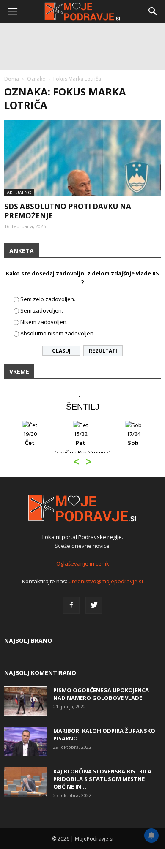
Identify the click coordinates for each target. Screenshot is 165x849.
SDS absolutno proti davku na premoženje (67, 210)
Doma (11, 78)
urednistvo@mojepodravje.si (106, 581)
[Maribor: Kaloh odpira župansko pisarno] (25, 741)
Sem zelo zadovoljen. (47, 299)
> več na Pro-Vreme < (82, 452)
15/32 (81, 438)
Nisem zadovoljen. (44, 322)
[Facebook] (71, 605)
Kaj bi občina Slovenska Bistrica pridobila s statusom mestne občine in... (102, 778)
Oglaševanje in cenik (82, 563)
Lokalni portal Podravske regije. (82, 537)
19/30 (30, 438)
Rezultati (103, 350)
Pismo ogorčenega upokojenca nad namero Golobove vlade (101, 694)
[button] (153, 11)
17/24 (133, 438)
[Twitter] (93, 605)
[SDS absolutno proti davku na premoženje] (82, 158)
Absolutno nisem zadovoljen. (57, 333)
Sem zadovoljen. (41, 310)
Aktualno (19, 192)
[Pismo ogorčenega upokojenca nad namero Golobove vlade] (25, 701)
